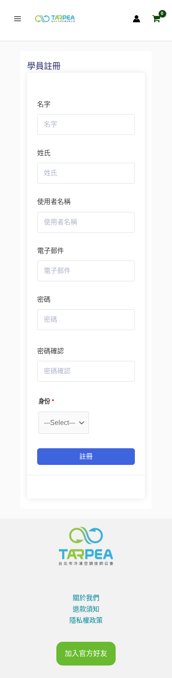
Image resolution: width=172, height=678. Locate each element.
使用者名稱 (54, 201)
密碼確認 (50, 351)
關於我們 (86, 597)
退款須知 (86, 609)
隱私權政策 (86, 620)
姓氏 (44, 152)
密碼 (44, 299)
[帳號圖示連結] (136, 18)
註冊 (86, 456)
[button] (86, 654)
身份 (46, 401)
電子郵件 (50, 250)
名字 (44, 104)
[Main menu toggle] (17, 19)
